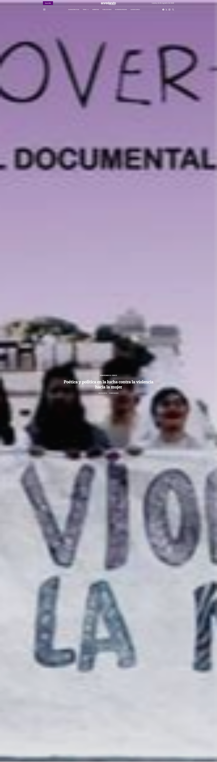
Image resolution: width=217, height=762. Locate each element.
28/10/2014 (102, 393)
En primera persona (121, 9)
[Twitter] (166, 10)
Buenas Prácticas (73, 9)
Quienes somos (135, 9)
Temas (84, 9)
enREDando (114, 393)
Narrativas (95, 9)
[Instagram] (169, 10)
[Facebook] (163, 10)
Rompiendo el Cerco (108, 375)
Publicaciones (107, 9)
